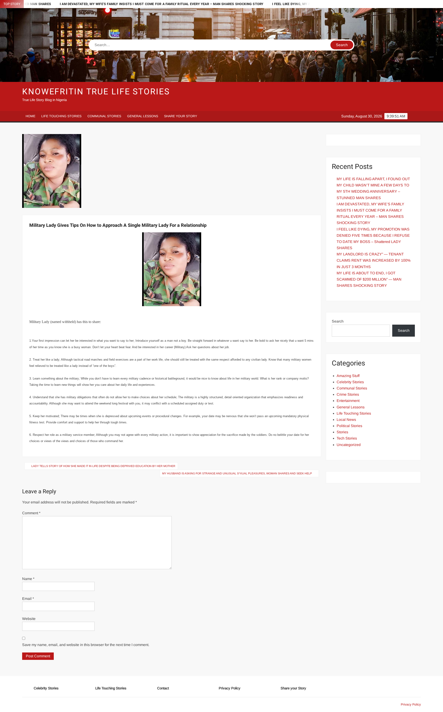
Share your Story (180, 116)
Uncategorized (349, 445)
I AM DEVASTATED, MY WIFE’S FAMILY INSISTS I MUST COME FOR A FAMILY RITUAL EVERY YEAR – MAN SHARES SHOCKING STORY (124, 4)
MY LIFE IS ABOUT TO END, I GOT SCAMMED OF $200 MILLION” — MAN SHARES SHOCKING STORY (369, 279)
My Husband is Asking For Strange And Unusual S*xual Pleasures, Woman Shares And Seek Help (237, 473)
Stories (342, 432)
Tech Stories (347, 438)
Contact (163, 688)
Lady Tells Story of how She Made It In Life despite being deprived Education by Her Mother (103, 466)
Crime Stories (348, 394)
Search (338, 321)
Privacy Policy (229, 688)
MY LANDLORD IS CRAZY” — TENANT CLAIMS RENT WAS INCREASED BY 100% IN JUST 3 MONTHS (373, 260)
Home (30, 116)
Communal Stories (104, 116)
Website (29, 619)
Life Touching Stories (61, 116)
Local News (346, 420)
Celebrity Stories (350, 382)
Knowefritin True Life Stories (96, 92)
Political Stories (349, 426)
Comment (31, 513)
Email (28, 599)
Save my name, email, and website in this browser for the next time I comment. (85, 645)
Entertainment (348, 401)
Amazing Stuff (348, 376)
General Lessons (142, 116)
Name (28, 579)
